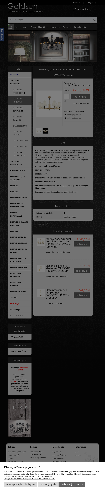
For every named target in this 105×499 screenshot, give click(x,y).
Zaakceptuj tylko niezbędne (20, 484)
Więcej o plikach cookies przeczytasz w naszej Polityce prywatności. (29, 478)
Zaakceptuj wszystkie (72, 484)
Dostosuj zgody (48, 484)
